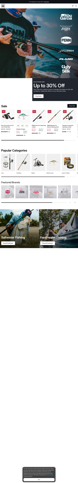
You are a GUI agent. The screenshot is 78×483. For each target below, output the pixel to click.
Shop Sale (72, 105)
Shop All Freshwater (47, 243)
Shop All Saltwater (8, 243)
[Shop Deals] (39, 43)
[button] (70, 202)
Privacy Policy (50, 474)
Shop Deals (38, 96)
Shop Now (62, 1)
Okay (39, 479)
